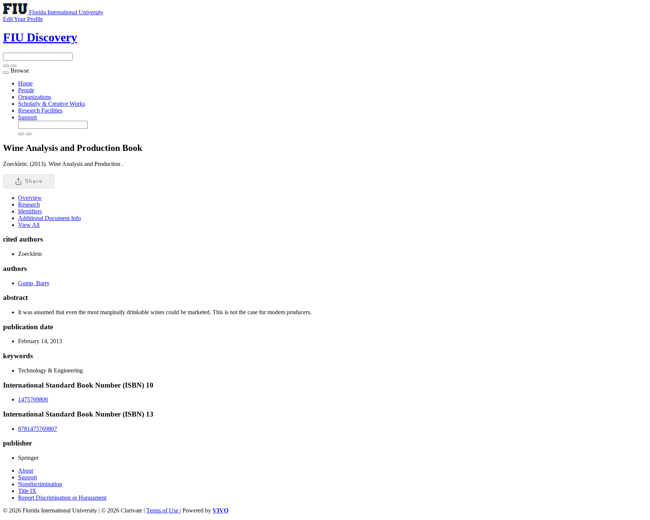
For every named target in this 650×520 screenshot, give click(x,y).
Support (27, 117)
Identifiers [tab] (30, 211)
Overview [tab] (30, 198)
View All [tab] (28, 225)
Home (25, 83)
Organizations (34, 97)
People (26, 90)
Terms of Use (163, 510)
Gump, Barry (34, 283)
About (25, 470)
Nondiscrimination (40, 484)
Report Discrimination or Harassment (62, 497)
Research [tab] (29, 204)
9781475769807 (37, 429)
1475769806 (33, 399)
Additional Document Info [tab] (49, 218)
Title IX (27, 491)
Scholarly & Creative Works (51, 103)
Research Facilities (40, 110)
